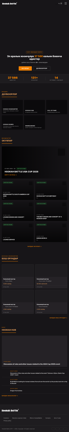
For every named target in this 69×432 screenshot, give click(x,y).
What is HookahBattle (36, 418)
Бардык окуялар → (35, 246)
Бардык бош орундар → (58, 318)
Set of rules (57, 418)
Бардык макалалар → (10, 395)
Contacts (47, 418)
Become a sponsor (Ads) (19, 418)
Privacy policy (7, 420)
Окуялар (25, 68)
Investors (6, 418)
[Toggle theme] (61, 3)
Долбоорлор (41, 68)
